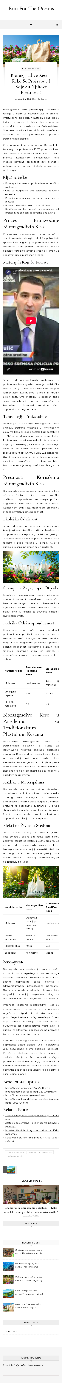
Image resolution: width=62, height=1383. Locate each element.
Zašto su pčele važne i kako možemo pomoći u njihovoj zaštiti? (28, 1279)
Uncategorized (31, 69)
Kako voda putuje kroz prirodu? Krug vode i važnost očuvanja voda (29, 1292)
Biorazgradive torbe (16, 1152)
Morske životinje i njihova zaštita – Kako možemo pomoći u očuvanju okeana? (28, 1265)
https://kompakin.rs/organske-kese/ (25, 1095)
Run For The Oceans (31, 8)
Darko (43, 99)
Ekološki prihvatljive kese (40, 1152)
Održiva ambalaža (15, 1156)
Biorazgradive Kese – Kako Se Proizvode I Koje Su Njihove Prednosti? (28, 1306)
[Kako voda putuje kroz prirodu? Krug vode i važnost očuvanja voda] (10, 1169)
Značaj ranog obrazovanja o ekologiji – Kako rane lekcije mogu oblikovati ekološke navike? (28, 1252)
